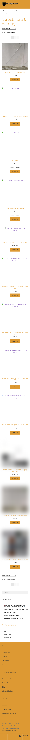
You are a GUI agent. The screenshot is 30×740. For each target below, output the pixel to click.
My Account (4, 737)
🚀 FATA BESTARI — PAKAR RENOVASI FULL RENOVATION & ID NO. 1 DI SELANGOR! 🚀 (14, 606)
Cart (17, 735)
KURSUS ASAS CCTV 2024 (10, 612)
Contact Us (5, 683)
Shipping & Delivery (7, 691)
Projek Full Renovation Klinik (11, 615)
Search (11, 737)
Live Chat (4, 705)
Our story (4, 656)
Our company (6, 652)
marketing (6, 634)
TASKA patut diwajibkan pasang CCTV (14, 618)
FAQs (3, 687)
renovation (7, 637)
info (5, 631)
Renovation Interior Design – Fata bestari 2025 (16, 609)
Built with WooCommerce (9, 730)
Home (4, 11)
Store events (5, 660)
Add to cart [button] (15, 79)
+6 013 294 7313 (6, 709)
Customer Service (7, 679)
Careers (4, 665)
